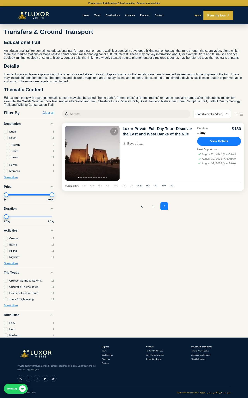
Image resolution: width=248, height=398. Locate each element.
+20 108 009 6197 (154, 351)
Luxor (141, 143)
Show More (11, 177)
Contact (159, 15)
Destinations (113, 15)
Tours (97, 15)
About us (130, 15)
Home (86, 15)
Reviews (145, 15)
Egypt (131, 143)
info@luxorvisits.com (155, 355)
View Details (219, 141)
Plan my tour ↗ (218, 15)
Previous (142, 206)
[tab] (78, 177)
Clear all (48, 112)
